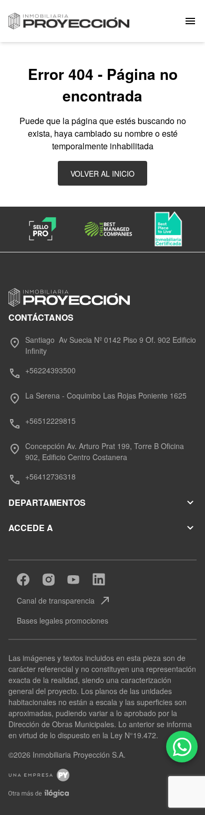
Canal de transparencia (64, 600)
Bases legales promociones (62, 620)
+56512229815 (50, 420)
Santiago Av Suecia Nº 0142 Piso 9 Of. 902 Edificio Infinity (110, 345)
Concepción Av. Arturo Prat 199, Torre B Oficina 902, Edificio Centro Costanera (104, 451)
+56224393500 (50, 370)
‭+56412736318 (50, 476)
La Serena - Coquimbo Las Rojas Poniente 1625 (106, 395)
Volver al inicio (102, 173)
